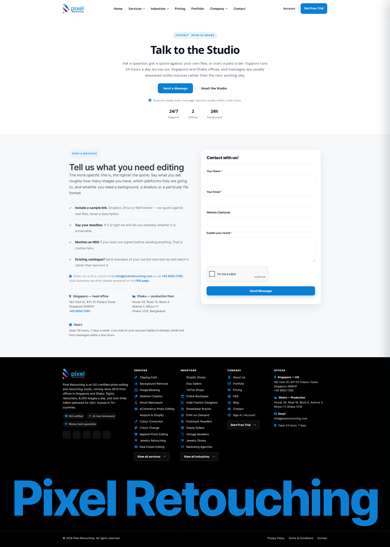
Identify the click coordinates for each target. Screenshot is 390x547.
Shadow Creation (151, 396)
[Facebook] (67, 435)
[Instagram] (87, 435)
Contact (240, 9)
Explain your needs (219, 232)
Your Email (214, 191)
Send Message (261, 291)
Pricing (180, 9)
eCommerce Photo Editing (157, 408)
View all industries (196, 456)
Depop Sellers (195, 427)
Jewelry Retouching (153, 440)
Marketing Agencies (199, 446)
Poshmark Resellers (199, 421)
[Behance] (107, 435)
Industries (158, 9)
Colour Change (149, 427)
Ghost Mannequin (151, 402)
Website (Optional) (218, 212)
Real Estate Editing (152, 446)
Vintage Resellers (197, 434)
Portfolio (197, 9)
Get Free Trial (314, 8)
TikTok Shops (195, 390)
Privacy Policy (276, 538)
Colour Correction (151, 421)
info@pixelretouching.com (134, 276)
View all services (148, 456)
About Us (239, 377)
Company (217, 9)
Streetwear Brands (198, 408)
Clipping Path (148, 377)
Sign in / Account (244, 415)
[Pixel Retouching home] (73, 8)
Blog (236, 402)
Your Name (215, 171)
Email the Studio (214, 88)
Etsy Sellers (194, 383)
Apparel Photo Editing (154, 434)
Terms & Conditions (301, 538)
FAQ (235, 396)
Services (135, 9)
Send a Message (175, 88)
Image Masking (150, 390)
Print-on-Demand (197, 415)
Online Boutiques (197, 396)
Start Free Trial (241, 425)
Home (118, 9)
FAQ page (142, 280)
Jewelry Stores (196, 440)
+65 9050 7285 (172, 276)
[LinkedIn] (77, 435)
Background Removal (154, 383)
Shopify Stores (196, 377)
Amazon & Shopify (152, 415)
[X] (97, 435)
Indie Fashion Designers (202, 402)
